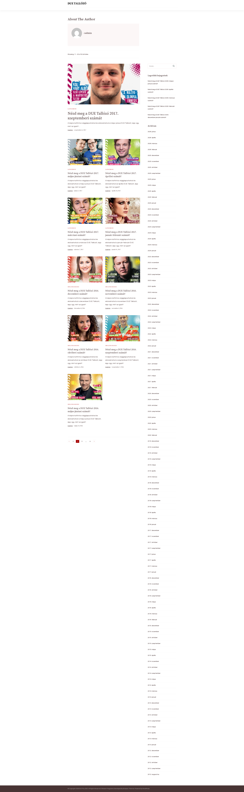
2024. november (153, 215)
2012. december (153, 750)
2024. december (153, 209)
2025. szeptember (154, 173)
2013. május (152, 727)
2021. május (152, 375)
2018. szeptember (154, 500)
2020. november (153, 399)
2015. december (153, 625)
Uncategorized (73, 287)
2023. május (152, 280)
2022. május (152, 328)
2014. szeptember (154, 673)
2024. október (152, 221)
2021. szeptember (154, 369)
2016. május (152, 602)
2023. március (152, 292)
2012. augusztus (153, 774)
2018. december (153, 483)
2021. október (152, 364)
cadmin (70, 130)
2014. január (152, 697)
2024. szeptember (154, 227)
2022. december (153, 304)
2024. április (152, 238)
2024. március (152, 244)
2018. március (152, 518)
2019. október (152, 453)
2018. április (152, 512)
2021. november (153, 358)
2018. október (152, 494)
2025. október (152, 167)
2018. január (152, 524)
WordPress (145, 788)
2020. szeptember (154, 411)
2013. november (153, 709)
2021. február (152, 387)
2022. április (152, 334)
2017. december (153, 530)
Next (94, 441)
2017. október (152, 542)
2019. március (152, 477)
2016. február (152, 619)
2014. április (152, 685)
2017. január (152, 572)
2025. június (152, 179)
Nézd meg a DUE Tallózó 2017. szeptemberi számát (93, 116)
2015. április (152, 655)
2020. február (152, 435)
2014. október (152, 667)
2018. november (153, 488)
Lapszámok (72, 109)
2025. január (152, 203)
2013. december (153, 703)
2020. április (152, 423)
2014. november (153, 661)
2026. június (152, 131)
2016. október (152, 590)
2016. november (153, 584)
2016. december (153, 578)
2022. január (152, 346)
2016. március (152, 613)
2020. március (152, 429)
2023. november (153, 262)
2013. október (152, 715)
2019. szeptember (154, 459)
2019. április (152, 471)
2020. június (152, 417)
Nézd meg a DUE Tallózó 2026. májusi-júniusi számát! (161, 82)
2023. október (152, 268)
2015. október (152, 637)
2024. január (152, 250)
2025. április (152, 191)
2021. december (153, 352)
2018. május (152, 506)
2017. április (152, 560)
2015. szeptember (154, 643)
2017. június (152, 554)
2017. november (153, 536)
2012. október (152, 762)
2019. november (153, 447)
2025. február (152, 197)
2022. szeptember (154, 322)
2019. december (153, 441)
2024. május (152, 233)
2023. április (152, 286)
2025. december (153, 155)
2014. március (152, 691)
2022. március (152, 340)
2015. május (152, 649)
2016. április (152, 607)
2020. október (152, 405)
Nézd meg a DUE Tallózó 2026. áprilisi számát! (160, 91)
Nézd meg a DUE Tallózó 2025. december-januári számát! (158, 116)
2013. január (152, 744)
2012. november (153, 756)
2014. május (152, 679)
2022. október (152, 316)
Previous (69, 441)
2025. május (152, 185)
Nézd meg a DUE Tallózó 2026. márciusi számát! (161, 99)
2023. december (153, 256)
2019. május (152, 465)
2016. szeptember (154, 596)
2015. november (153, 631)
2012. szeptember (154, 768)
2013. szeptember (154, 721)
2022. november (153, 310)
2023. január (152, 298)
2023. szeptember (154, 274)
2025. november (153, 161)
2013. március (152, 738)
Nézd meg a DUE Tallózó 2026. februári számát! (161, 108)
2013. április (152, 733)
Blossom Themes (128, 788)
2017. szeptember (154, 548)
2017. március (152, 566)
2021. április (152, 381)
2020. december (153, 393)
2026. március (152, 143)
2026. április (152, 137)
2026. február (152, 149)
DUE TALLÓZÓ (77, 3)
